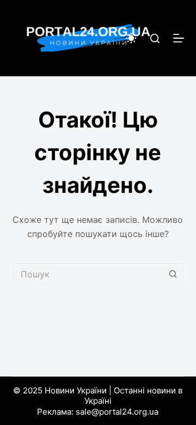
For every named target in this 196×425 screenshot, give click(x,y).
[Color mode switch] (131, 38)
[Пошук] (155, 38)
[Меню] (178, 38)
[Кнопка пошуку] (173, 274)
